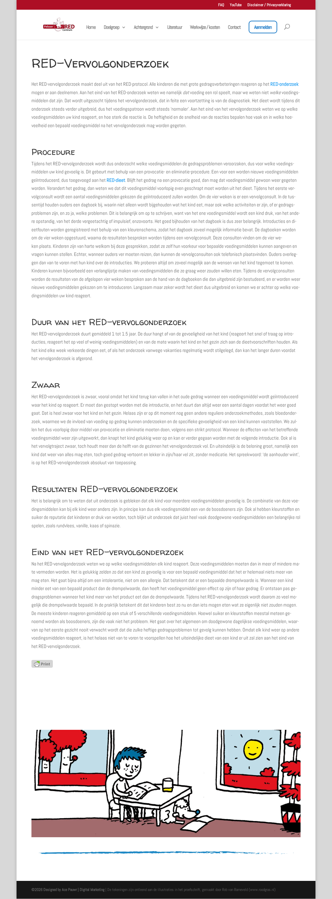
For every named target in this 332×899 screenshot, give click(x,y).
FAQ (221, 5)
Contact (234, 27)
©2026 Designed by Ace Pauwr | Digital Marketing (67, 889)
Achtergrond (143, 27)
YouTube (236, 5)
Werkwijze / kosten (205, 27)
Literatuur (174, 27)
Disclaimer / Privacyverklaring (269, 5)
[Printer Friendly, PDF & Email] (42, 666)
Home (91, 27)
